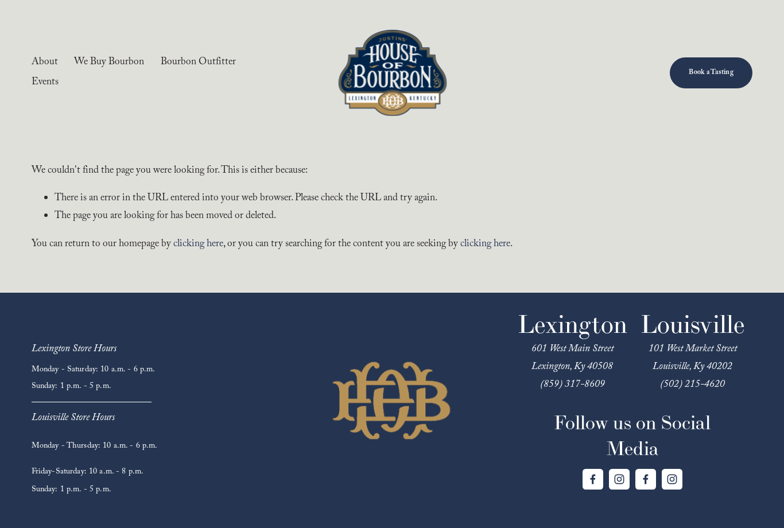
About (45, 63)
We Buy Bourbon (109, 63)
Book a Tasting (711, 73)
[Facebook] (593, 479)
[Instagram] (619, 479)
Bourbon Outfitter (198, 63)
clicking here (198, 244)
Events (45, 83)
